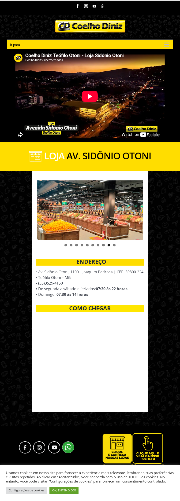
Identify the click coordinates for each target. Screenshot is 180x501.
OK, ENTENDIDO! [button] (64, 490)
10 (114, 245)
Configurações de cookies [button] (26, 490)
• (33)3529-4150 (49, 283)
